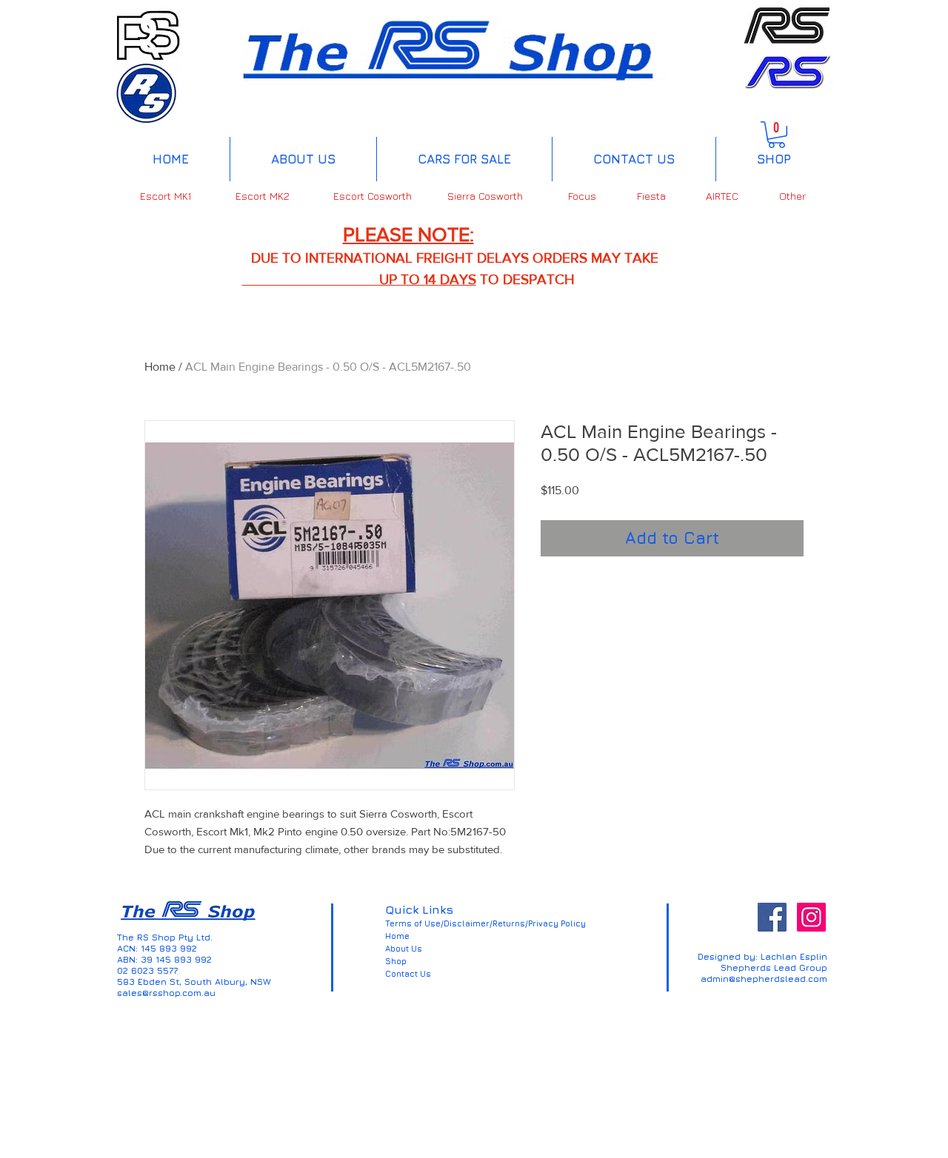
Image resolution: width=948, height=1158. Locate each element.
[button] (776, 134)
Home (160, 366)
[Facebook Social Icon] (772, 917)
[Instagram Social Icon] (811, 917)
